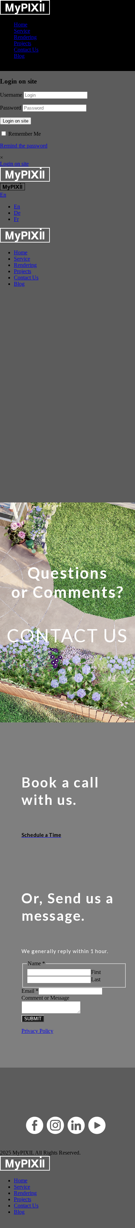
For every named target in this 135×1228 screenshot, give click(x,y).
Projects (22, 43)
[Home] (25, 180)
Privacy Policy (37, 1031)
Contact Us (26, 50)
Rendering (25, 37)
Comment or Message (45, 998)
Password (10, 108)
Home (20, 24)
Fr (16, 219)
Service (22, 31)
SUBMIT (33, 1018)
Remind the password (23, 146)
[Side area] (25, 13)
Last (95, 979)
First (96, 972)
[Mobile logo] (25, 1169)
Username (11, 95)
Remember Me (24, 134)
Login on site (15, 121)
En (17, 206)
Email (29, 991)
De (17, 213)
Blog (19, 56)
